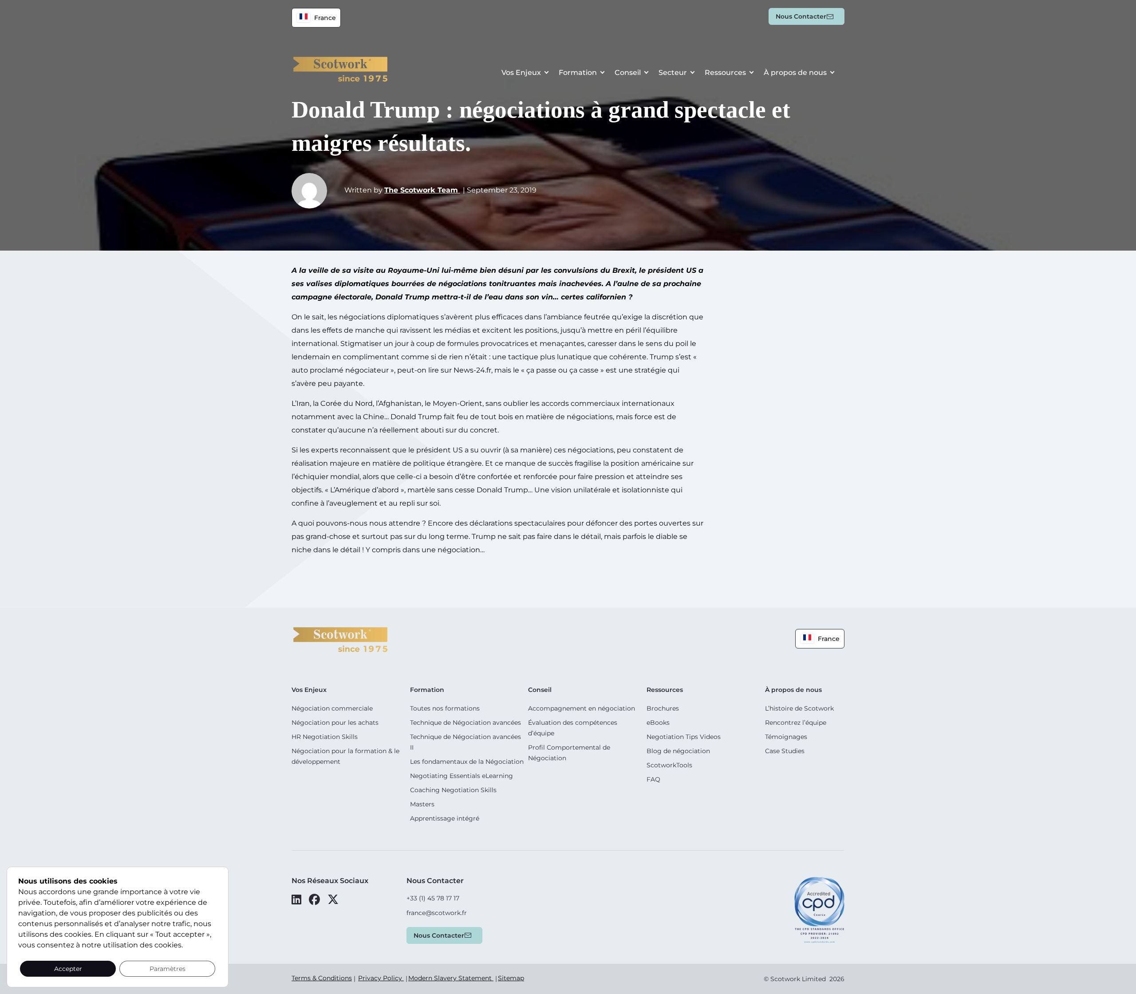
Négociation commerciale (332, 708)
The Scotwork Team (422, 190)
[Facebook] (314, 899)
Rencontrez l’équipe (795, 723)
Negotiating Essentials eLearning (461, 776)
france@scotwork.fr (436, 913)
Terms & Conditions (322, 978)
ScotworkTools (669, 765)
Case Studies (785, 751)
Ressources (725, 72)
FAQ (653, 779)
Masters (422, 804)
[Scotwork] (340, 639)
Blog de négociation (678, 751)
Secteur (673, 72)
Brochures (663, 708)
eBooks (658, 723)
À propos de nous (795, 72)
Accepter (68, 969)
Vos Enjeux (521, 72)
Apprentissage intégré (444, 818)
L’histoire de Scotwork (799, 708)
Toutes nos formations (445, 708)
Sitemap (511, 978)
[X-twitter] (333, 899)
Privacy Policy (381, 978)
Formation (578, 72)
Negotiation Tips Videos (684, 737)
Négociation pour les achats (335, 723)
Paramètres (167, 969)
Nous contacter (801, 16)
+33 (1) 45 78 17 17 (432, 898)
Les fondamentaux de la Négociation (467, 762)
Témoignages (786, 737)
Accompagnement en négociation (581, 708)
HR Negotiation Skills (325, 737)
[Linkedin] (296, 899)
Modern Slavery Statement (450, 978)
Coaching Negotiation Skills (453, 790)
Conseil (628, 72)
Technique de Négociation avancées (465, 723)
